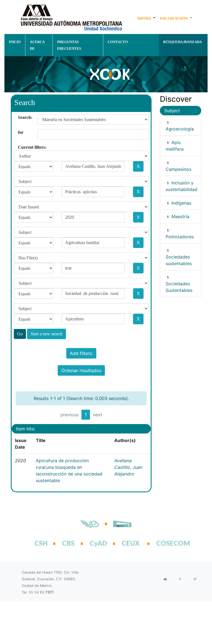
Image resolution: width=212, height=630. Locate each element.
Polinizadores (180, 236)
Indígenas (181, 203)
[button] (146, 18)
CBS (68, 543)
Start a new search (46, 333)
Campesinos (178, 169)
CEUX (131, 543)
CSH (41, 543)
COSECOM (167, 543)
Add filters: (81, 353)
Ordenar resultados (81, 370)
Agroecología (180, 129)
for (20, 132)
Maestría (180, 216)
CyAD (98, 543)
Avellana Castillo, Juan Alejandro (128, 467)
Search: (20, 117)
